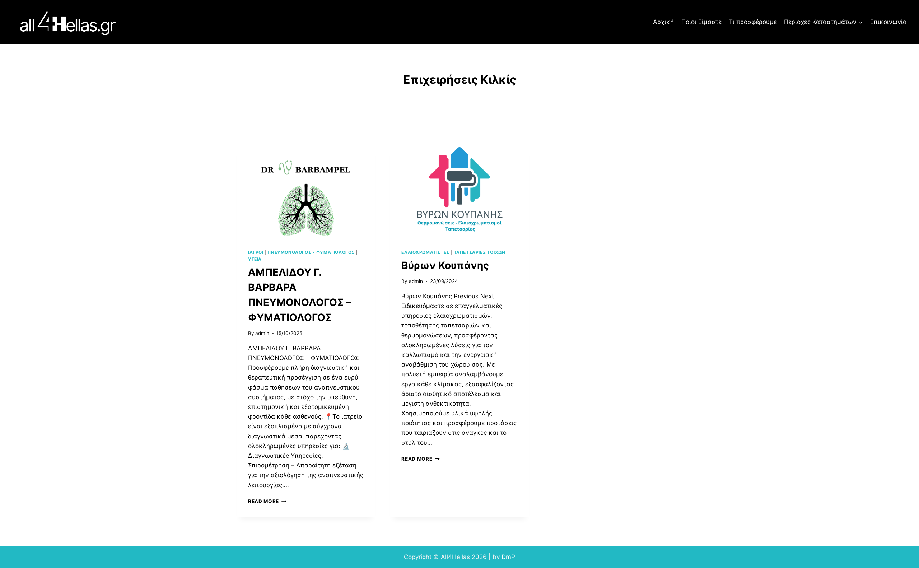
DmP (508, 556)
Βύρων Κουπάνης (445, 265)
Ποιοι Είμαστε (701, 21)
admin (262, 333)
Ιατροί (255, 252)
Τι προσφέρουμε (753, 21)
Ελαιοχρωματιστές (425, 252)
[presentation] (306, 190)
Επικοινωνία (888, 21)
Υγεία (255, 259)
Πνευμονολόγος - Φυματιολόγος (311, 252)
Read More (267, 501)
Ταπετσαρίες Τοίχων (479, 252)
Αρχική (663, 21)
